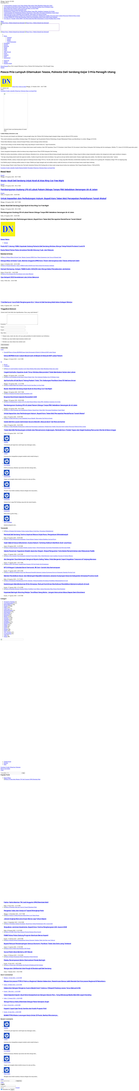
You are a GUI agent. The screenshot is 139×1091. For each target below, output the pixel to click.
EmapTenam (7, 476)
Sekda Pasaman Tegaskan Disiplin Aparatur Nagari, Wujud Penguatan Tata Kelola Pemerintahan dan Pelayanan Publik (49, 551)
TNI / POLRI (7, 52)
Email (2, 330)
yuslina (5, 453)
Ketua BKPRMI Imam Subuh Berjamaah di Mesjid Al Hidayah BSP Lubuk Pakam (33, 356)
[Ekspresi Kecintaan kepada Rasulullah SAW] (18, 393)
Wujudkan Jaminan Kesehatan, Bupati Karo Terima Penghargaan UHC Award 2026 (35, 927)
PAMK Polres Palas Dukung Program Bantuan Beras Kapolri (26, 935)
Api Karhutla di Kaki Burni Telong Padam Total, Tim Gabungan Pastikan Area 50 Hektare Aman (28, 7)
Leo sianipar (7, 465)
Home (2, 66)
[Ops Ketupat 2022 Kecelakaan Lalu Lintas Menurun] (17, 274)
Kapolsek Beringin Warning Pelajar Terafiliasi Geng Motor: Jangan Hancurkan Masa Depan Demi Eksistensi (44, 592)
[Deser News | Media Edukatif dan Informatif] (25, 22)
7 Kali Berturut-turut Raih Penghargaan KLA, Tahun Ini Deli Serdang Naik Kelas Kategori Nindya (36, 302)
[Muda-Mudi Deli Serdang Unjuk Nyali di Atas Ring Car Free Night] (24, 385)
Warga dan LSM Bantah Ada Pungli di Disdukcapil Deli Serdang (27, 968)
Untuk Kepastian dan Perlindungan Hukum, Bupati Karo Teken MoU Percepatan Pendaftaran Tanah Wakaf (31, 12)
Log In (12, 1089)
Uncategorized (7, 633)
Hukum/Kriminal (8, 610)
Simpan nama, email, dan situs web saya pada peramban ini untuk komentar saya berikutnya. (26, 336)
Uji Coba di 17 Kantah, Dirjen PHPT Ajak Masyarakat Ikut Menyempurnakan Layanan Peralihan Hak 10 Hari (32, 18)
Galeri (5, 50)
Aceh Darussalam (11, 42)
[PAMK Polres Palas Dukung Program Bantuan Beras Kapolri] (22, 932)
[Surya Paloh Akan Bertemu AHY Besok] (17, 948)
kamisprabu (7, 499)
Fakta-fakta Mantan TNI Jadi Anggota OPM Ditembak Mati (26, 902)
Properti (6, 44)
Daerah (9, 39)
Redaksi (6, 763)
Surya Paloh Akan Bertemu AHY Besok (18, 952)
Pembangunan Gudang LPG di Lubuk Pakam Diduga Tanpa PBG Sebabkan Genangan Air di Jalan (29, 11)
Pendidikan (7, 43)
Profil (5, 56)
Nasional (9, 37)
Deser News (15, 86)
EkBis (5, 49)
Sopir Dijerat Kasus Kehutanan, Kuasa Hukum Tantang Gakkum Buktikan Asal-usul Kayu (37, 543)
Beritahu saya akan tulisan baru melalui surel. (14, 341)
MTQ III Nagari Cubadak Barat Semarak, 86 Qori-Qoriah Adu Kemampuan (32, 567)
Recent (5, 364)
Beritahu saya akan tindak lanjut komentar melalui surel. (17, 339)
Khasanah (6, 46)
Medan (9, 40)
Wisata (5, 47)
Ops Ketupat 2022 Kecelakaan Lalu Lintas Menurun (20, 277)
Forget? (18, 1087)
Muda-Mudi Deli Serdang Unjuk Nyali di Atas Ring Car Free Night (21, 8)
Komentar (4, 324)
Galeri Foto (7, 609)
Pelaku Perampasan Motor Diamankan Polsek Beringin (24, 960)
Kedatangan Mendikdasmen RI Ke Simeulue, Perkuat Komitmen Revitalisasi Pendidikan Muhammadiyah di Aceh (46, 584)
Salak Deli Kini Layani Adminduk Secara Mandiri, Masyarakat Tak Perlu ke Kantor (25, 14)
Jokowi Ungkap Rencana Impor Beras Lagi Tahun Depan (25, 919)
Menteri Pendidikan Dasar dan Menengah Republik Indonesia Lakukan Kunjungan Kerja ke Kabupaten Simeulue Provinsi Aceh (51, 576)
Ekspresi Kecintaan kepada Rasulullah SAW (15, 10)
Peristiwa (6, 623)
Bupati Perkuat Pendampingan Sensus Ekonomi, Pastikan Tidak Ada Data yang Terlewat (37, 944)
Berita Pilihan (7, 604)
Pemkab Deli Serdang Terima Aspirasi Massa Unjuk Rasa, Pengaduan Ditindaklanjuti (36, 534)
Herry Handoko (8, 522)
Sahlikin (6, 442)
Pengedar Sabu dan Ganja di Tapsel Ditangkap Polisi (24, 911)
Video (5, 635)
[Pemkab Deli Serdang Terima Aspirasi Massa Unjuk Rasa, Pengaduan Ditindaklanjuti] (28, 531)
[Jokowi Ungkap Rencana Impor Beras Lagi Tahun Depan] (21, 915)
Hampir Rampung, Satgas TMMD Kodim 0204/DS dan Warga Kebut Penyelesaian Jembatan (35, 269)
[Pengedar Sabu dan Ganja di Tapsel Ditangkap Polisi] (20, 907)
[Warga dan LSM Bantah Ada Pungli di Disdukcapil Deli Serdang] (23, 965)
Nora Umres (7, 488)
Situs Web (3, 333)
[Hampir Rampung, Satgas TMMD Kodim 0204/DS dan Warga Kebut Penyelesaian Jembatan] (27, 265)
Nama (2, 327)
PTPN (5, 53)
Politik (5, 626)
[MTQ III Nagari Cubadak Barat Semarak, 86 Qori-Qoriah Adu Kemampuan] (26, 564)
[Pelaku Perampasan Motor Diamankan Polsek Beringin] (21, 956)
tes (1, 361)
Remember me (6, 1089)
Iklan (5, 764)
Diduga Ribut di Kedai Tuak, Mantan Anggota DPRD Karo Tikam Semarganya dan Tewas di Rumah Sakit (40, 261)
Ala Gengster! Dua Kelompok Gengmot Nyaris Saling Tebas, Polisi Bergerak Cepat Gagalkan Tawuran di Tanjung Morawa (50, 559)
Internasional (7, 57)
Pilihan (5, 625)
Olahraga (6, 55)
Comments (6, 366)
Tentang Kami (7, 761)
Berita (5, 36)
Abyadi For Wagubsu (9, 601)
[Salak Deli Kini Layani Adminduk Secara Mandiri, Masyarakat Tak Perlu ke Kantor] (28, 418)
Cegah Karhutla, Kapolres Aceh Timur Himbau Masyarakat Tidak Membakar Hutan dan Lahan (28, 5)
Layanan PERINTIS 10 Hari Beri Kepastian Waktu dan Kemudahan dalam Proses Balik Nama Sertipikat (30, 17)
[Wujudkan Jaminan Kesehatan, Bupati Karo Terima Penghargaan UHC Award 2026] (28, 923)
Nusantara (6, 619)
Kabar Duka (7, 613)
